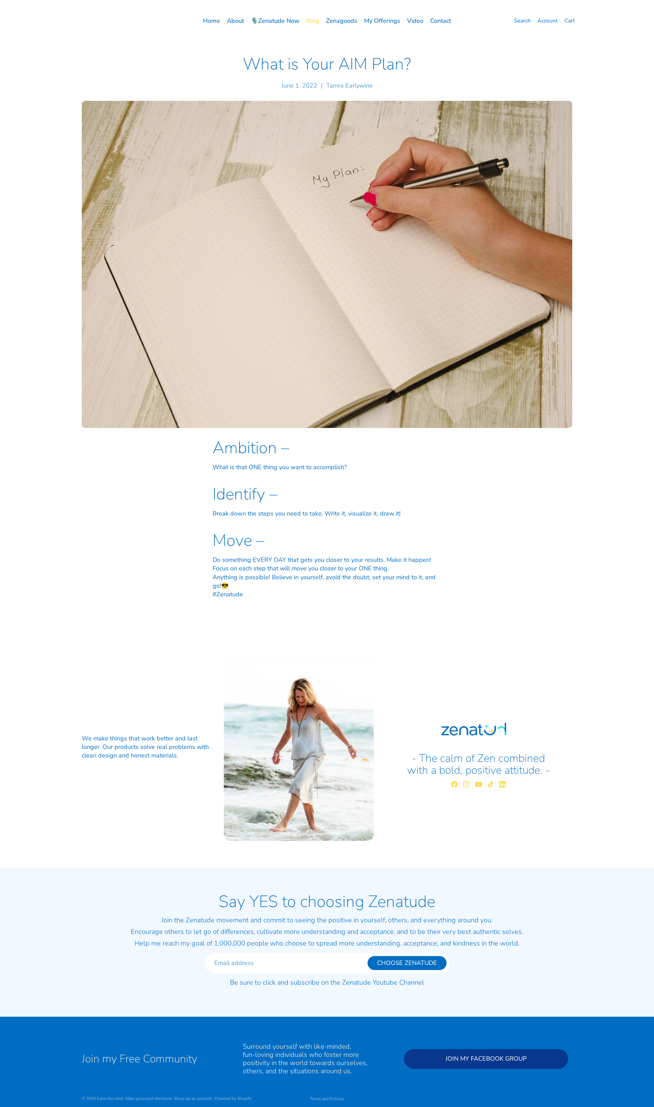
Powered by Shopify (233, 1098)
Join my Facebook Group (486, 1059)
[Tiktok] (490, 784)
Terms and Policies (327, 1099)
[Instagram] (466, 784)
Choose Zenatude (407, 963)
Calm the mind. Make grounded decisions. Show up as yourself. (155, 1098)
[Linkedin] (502, 784)
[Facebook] (454, 784)
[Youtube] (478, 784)
